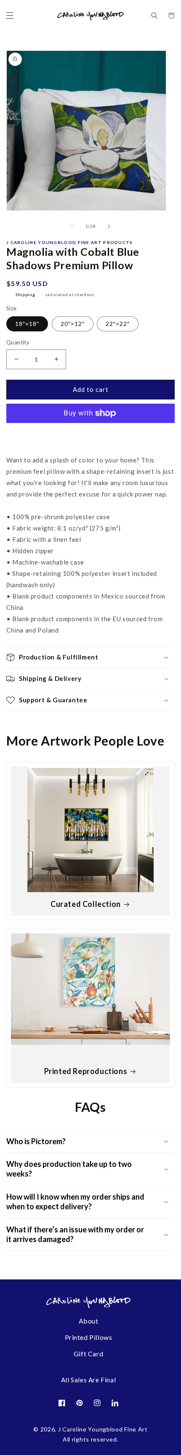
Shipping (25, 294)
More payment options (90, 436)
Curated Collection (86, 904)
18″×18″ (27, 323)
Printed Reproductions (86, 1071)
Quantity (17, 342)
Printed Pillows (88, 1337)
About (88, 1321)
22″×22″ (118, 323)
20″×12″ (73, 323)
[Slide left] (72, 226)
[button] (9, 15)
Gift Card (88, 1354)
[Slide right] (109, 226)
